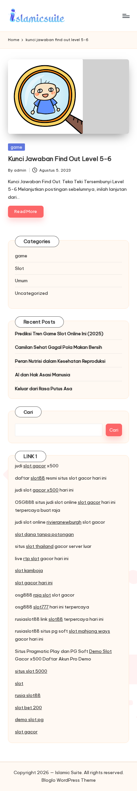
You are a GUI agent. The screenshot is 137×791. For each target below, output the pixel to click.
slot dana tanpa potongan (44, 534)
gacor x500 (46, 490)
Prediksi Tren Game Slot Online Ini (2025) (59, 334)
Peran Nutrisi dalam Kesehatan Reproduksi (60, 361)
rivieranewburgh (64, 522)
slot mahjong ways (89, 631)
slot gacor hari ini (34, 583)
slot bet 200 (28, 708)
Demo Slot (100, 651)
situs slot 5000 (31, 671)
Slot (19, 268)
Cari (28, 412)
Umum (21, 281)
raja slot (42, 595)
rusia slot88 (28, 695)
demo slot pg (29, 719)
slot (19, 683)
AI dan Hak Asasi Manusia (42, 375)
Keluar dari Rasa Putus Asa (43, 389)
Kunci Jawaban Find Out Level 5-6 (59, 159)
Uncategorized (31, 293)
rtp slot (31, 558)
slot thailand (40, 546)
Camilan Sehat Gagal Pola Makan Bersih (58, 347)
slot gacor (34, 466)
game (16, 147)
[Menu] (125, 16)
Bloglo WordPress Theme (69, 780)
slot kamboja (29, 570)
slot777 (41, 607)
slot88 (38, 478)
